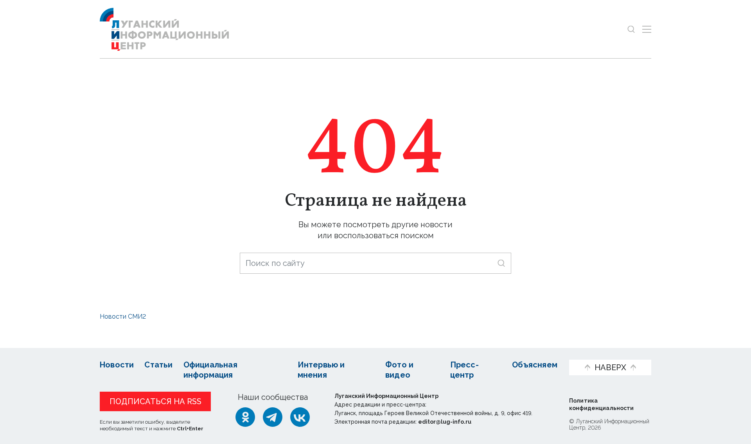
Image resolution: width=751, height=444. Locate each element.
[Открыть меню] (647, 29)
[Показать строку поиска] (631, 29)
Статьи (158, 364)
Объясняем (534, 364)
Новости (117, 364)
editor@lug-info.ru (444, 422)
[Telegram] (272, 417)
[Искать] (501, 263)
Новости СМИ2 (123, 316)
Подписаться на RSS (155, 401)
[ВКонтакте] (300, 417)
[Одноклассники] (245, 417)
